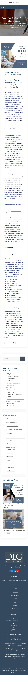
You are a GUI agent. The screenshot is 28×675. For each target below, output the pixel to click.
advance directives (16, 211)
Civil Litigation (11, 380)
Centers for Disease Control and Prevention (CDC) (12, 94)
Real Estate (10, 464)
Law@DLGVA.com (14, 630)
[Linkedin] (13, 342)
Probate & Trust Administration (15, 399)
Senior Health (10, 467)
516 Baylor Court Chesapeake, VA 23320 (14, 620)
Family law (10, 453)
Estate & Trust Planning (13, 392)
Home (13, 23)
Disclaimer (22, 668)
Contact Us (15, 608)
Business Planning (12, 422)
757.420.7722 (14, 625)
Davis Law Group (11, 436)
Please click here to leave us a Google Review (14, 580)
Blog (15, 602)
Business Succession (12, 426)
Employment (10, 444)
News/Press (10, 456)
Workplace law (11, 471)
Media (15, 598)
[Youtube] (16, 342)
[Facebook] (5, 342)
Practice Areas (15, 595)
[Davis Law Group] (14, 2)
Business (9, 419)
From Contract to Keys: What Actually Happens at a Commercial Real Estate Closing (15, 656)
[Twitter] (9, 342)
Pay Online (14, 576)
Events (15, 605)
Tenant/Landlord (11, 406)
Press (8, 460)
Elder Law (9, 387)
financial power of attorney (11, 229)
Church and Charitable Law (14, 429)
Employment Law (11, 390)
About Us (15, 592)
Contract (9, 433)
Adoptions (10, 374)
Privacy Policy (16, 668)
